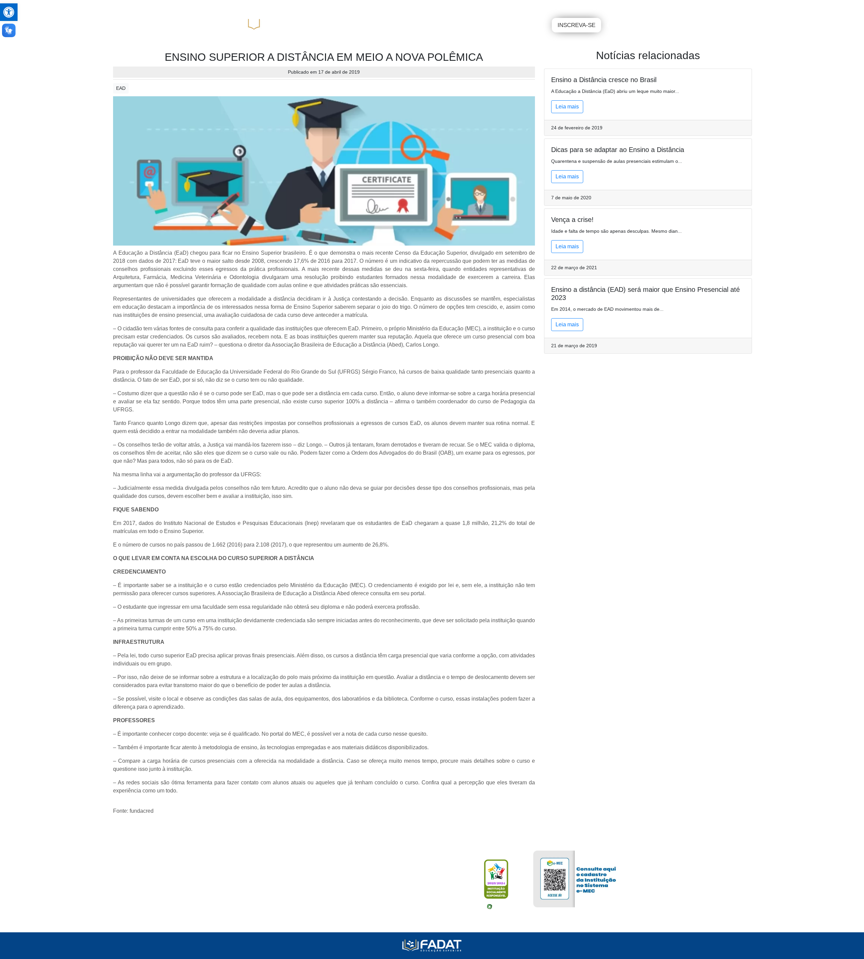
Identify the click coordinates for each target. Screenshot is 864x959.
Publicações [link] (356, 6)
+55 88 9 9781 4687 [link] (266, 893)
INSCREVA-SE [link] (576, 25)
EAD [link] (121, 88)
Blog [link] (427, 6)
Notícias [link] (407, 6)
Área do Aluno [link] (598, 6)
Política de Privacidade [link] (269, 905)
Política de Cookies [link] (265, 917)
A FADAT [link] (412, 25)
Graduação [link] (449, 25)
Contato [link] (446, 6)
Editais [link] (386, 6)
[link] (9, 12)
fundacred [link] (142, 811)
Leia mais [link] (567, 106)
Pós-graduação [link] (493, 25)
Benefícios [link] (323, 6)
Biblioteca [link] (291, 6)
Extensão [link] (535, 25)
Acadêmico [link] (259, 6)
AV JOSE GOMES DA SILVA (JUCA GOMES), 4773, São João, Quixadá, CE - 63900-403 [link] (339, 881)
